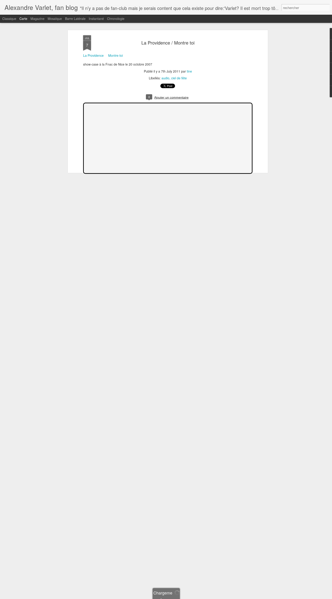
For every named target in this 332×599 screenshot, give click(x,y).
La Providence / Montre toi (167, 42)
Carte (23, 18)
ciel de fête (179, 78)
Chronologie (115, 18)
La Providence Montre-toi (103, 55)
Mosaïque (55, 18)
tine (189, 71)
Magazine (37, 18)
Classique (9, 18)
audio (165, 78)
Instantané (96, 18)
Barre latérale (75, 18)
